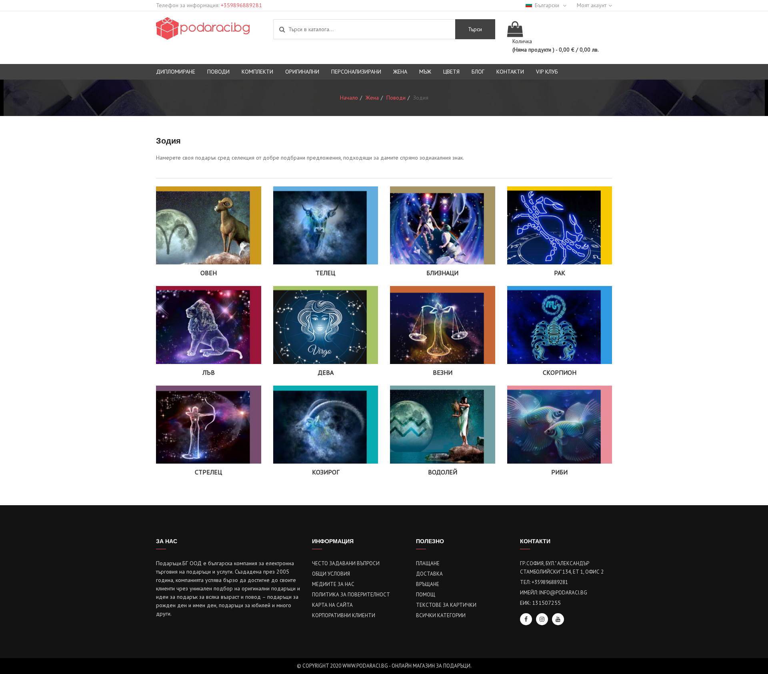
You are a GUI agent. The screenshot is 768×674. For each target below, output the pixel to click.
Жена (400, 71)
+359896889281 (241, 5)
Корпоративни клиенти (343, 615)
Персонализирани (356, 71)
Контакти (510, 71)
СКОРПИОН (559, 372)
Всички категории (441, 615)
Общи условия (331, 573)
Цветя (451, 71)
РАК (559, 273)
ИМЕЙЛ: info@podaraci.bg (553, 592)
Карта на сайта (332, 605)
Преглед (208, 236)
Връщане (427, 584)
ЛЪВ (208, 372)
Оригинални (302, 71)
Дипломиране (175, 71)
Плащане (428, 563)
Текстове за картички (446, 605)
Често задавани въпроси (346, 563)
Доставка (429, 573)
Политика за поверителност (351, 594)
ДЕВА (326, 372)
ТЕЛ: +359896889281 (544, 582)
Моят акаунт (591, 5)
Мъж (425, 71)
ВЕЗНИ (442, 372)
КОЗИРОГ (325, 472)
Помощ (425, 594)
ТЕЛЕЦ (325, 273)
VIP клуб (547, 71)
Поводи (218, 71)
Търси (475, 29)
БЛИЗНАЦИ (442, 273)
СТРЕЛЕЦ (208, 472)
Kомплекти (257, 71)
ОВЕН (208, 273)
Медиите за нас (333, 584)
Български (548, 5)
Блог (478, 71)
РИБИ (559, 472)
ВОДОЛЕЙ (442, 472)
